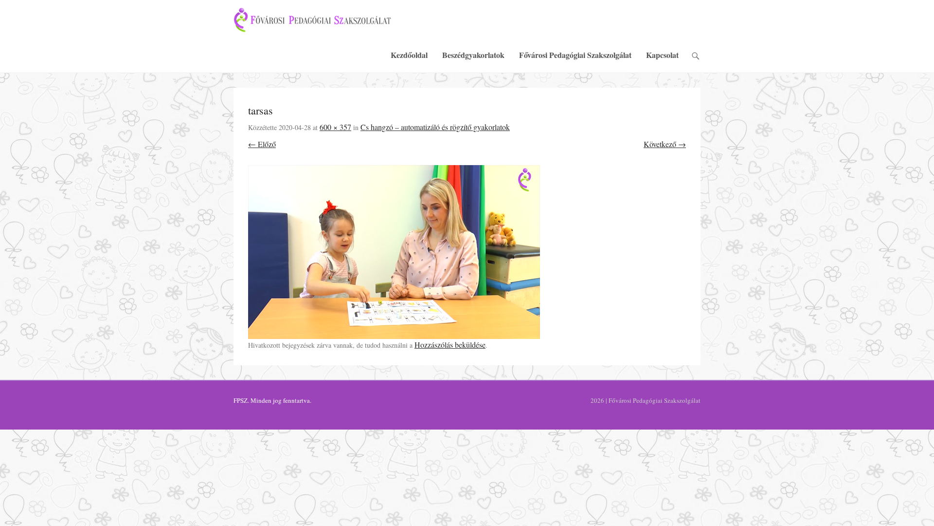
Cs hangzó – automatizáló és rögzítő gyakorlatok (435, 127)
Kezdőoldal (409, 54)
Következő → (665, 144)
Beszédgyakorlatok (473, 54)
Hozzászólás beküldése (449, 344)
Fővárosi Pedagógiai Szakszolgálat (575, 54)
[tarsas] (467, 252)
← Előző (262, 144)
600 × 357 (335, 127)
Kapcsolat (662, 54)
